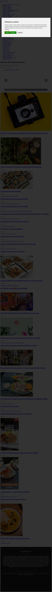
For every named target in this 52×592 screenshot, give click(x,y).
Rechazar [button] (13, 32)
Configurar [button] (20, 32)
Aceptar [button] (7, 32)
